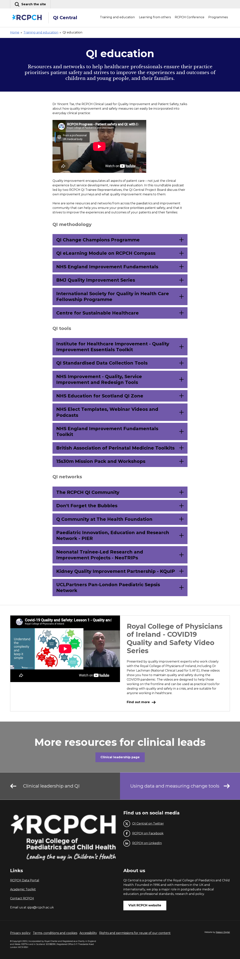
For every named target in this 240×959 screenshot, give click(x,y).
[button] (30, 4)
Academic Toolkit (23, 889)
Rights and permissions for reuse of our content (135, 933)
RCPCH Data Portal (24, 880)
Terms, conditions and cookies (55, 933)
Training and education (117, 17)
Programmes (218, 17)
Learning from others (155, 17)
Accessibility (88, 933)
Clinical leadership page (120, 757)
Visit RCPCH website (144, 905)
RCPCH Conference (189, 17)
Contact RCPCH (22, 898)
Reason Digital (223, 932)
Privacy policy (20, 933)
